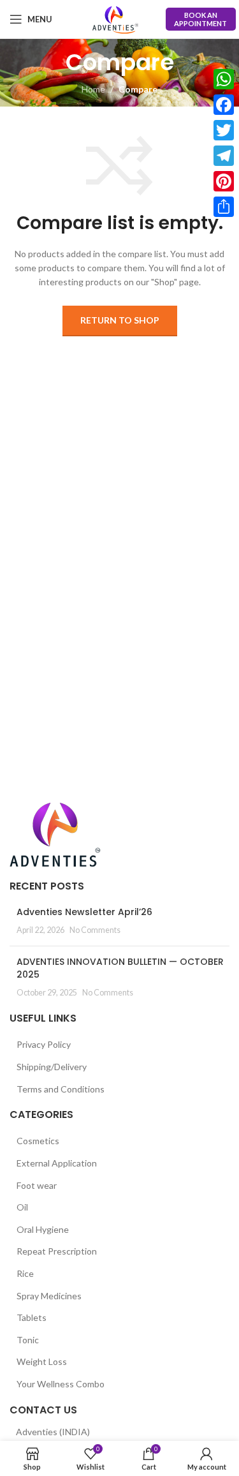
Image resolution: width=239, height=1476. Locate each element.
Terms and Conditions (61, 1089)
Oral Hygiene (43, 1229)
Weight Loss (42, 1361)
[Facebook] (223, 104)
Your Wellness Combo (61, 1383)
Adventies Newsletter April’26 (84, 912)
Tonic (28, 1339)
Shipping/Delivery (52, 1066)
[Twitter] (223, 130)
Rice (25, 1273)
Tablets (32, 1317)
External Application (57, 1163)
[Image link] (55, 833)
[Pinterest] (223, 181)
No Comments (94, 930)
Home (93, 89)
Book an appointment (200, 19)
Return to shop (119, 320)
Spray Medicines (49, 1295)
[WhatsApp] (223, 79)
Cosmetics (38, 1140)
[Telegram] (223, 155)
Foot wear (37, 1185)
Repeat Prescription (57, 1251)
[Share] (223, 207)
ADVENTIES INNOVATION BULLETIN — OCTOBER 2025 (120, 968)
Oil (22, 1207)
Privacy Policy (44, 1044)
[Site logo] (115, 19)
